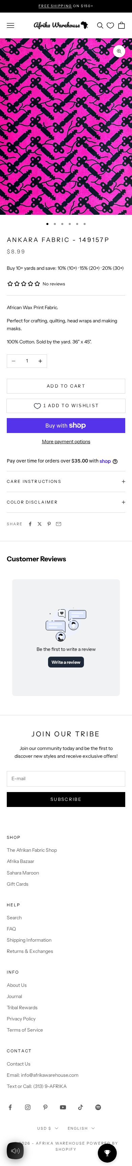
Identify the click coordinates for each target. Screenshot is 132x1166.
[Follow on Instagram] (27, 1107)
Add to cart (66, 386)
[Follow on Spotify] (98, 1107)
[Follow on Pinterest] (45, 1107)
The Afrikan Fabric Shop (32, 850)
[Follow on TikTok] (80, 1107)
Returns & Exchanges (30, 951)
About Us (17, 985)
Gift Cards (17, 884)
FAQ (11, 929)
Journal (14, 996)
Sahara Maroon (23, 873)
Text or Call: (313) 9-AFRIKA (37, 1086)
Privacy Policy (21, 1019)
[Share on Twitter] (39, 524)
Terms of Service (25, 1030)
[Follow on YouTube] (63, 1107)
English (78, 1128)
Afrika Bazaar (20, 861)
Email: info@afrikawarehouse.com (43, 1075)
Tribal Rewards (22, 1007)
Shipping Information (29, 940)
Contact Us (18, 1064)
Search (14, 918)
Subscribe (66, 799)
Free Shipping (55, 6)
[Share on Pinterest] (49, 524)
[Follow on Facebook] (10, 1107)
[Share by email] (58, 524)
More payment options (66, 441)
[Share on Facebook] (30, 524)
